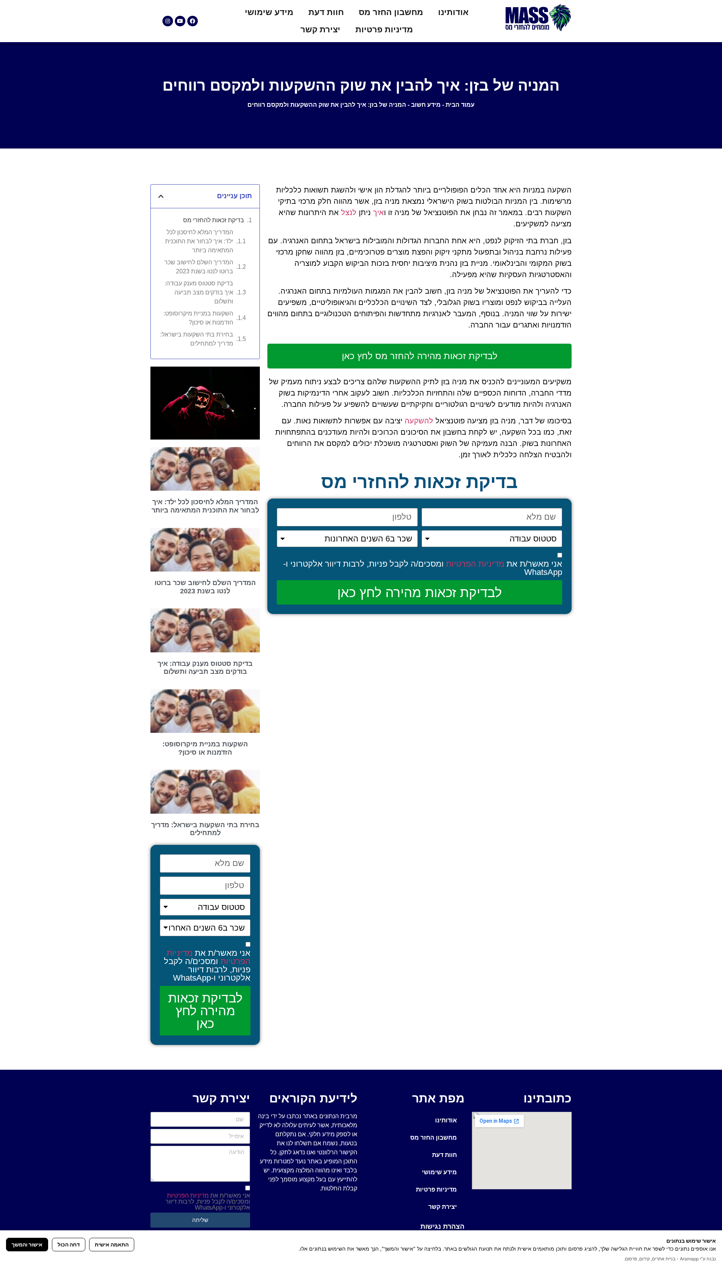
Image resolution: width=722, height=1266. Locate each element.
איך (378, 212)
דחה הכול (69, 1244)
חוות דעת (326, 12)
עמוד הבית (460, 105)
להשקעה (419, 421)
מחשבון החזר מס (391, 12)
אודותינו (453, 12)
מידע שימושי (269, 12)
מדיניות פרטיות (384, 29)
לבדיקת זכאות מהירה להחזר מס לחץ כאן (420, 356)
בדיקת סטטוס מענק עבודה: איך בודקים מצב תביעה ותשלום (199, 292)
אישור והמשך (27, 1244)
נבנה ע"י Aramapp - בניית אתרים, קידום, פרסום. (670, 1258)
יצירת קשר (320, 29)
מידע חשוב (426, 105)
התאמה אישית (112, 1244)
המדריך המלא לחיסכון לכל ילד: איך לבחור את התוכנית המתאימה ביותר (199, 241)
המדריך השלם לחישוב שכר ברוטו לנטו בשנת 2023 (198, 266)
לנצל (348, 212)
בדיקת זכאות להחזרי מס (213, 220)
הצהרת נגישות (442, 1226)
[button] (161, 196)
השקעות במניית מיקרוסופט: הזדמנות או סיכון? (198, 318)
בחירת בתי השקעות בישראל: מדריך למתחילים (196, 339)
